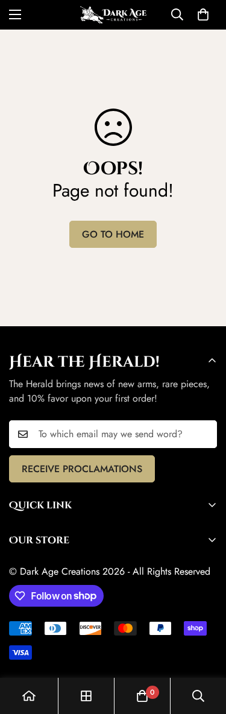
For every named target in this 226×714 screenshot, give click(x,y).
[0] (203, 14)
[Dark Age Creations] (113, 15)
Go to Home (113, 234)
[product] (29, 696)
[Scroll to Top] (204, 650)
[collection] (86, 696)
